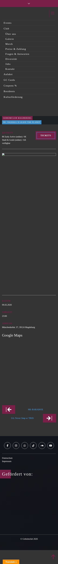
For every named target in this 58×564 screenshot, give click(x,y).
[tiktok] (33, 445)
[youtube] (50, 445)
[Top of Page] (53, 557)
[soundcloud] (42, 445)
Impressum (6, 461)
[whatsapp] (24, 445)
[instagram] (16, 445)
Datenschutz (7, 458)
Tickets (45, 135)
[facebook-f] (7, 445)
